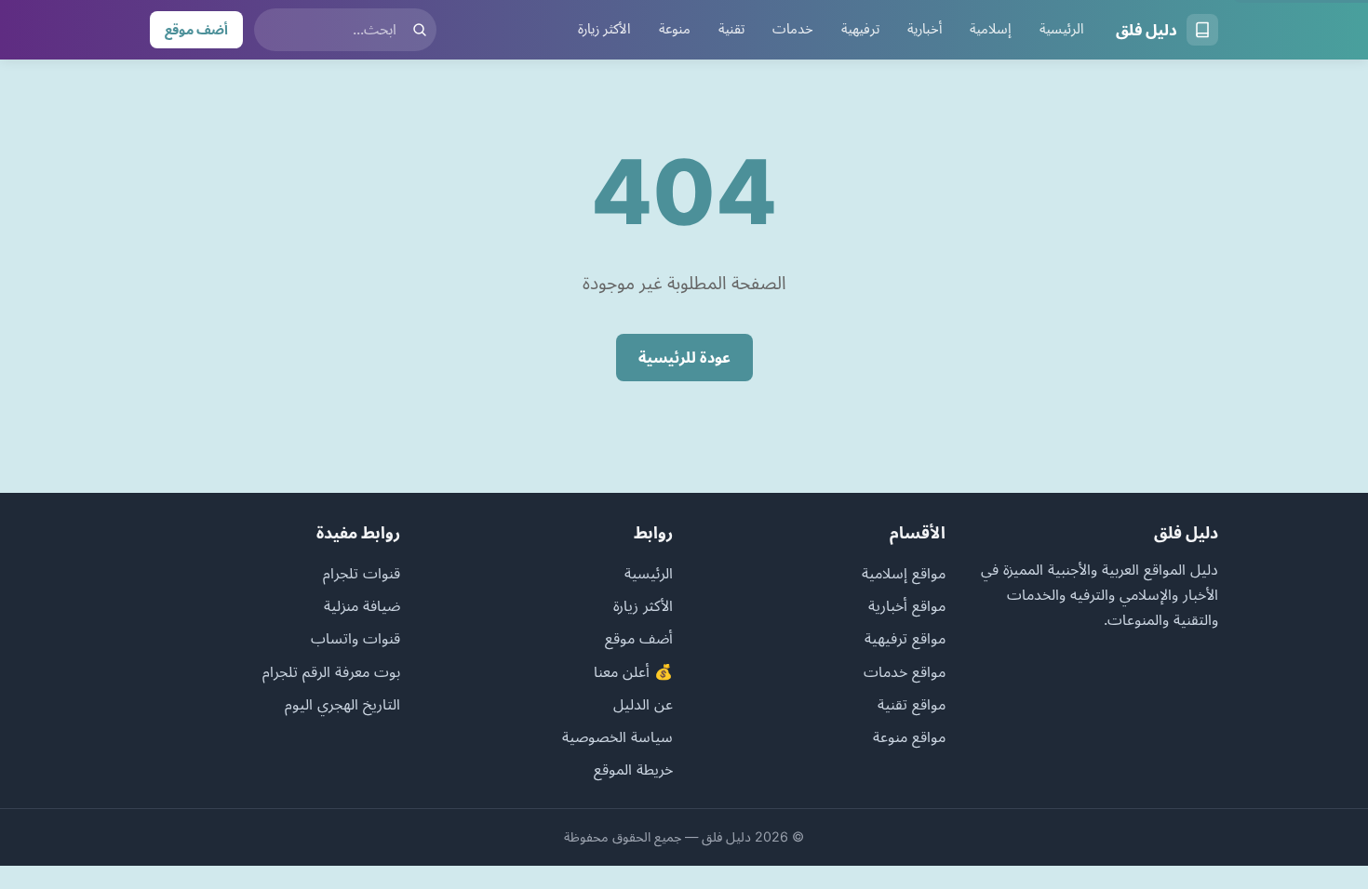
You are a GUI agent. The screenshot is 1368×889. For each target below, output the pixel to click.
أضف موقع (196, 29)
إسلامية (991, 28)
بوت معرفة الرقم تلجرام (331, 671)
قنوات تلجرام (361, 573)
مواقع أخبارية (907, 605)
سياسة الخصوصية (617, 736)
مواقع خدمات (905, 671)
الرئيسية (1061, 28)
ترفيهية (860, 28)
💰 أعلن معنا (633, 671)
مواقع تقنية (912, 704)
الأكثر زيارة (604, 28)
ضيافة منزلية (362, 605)
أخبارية (924, 28)
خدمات (792, 28)
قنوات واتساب (355, 638)
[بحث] (420, 30)
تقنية (731, 28)
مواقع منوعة (909, 736)
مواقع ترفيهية (905, 638)
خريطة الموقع (633, 769)
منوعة (675, 28)
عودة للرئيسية (684, 357)
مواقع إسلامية (904, 573)
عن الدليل (643, 704)
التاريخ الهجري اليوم (342, 704)
